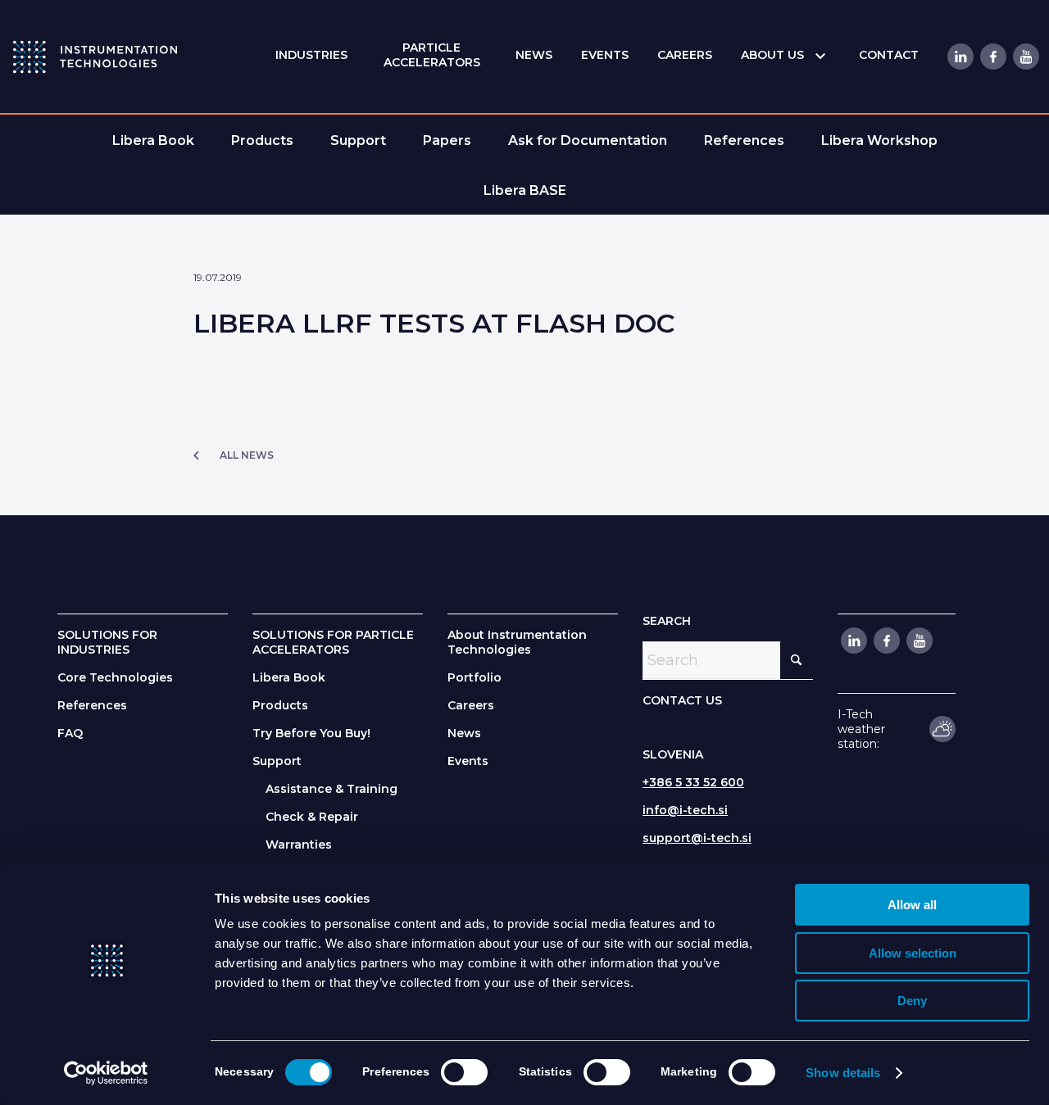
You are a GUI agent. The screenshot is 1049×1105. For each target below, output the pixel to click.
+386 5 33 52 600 (693, 782)
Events (467, 761)
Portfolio (474, 677)
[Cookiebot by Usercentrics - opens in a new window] (106, 1073)
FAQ (70, 733)
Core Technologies (115, 677)
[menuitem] (311, 55)
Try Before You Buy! (311, 733)
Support (277, 761)
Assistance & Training (331, 788)
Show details (843, 1073)
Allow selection (912, 953)
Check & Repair (312, 816)
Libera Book (288, 677)
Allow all (912, 905)
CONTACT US (682, 700)
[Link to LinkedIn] (959, 56)
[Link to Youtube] (1025, 56)
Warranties (299, 844)
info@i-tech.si (685, 810)
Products (280, 705)
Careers (470, 705)
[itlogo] (95, 56)
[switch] (464, 1072)
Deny (912, 1001)
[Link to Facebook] (992, 56)
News (464, 733)
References (92, 705)
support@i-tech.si (697, 838)
